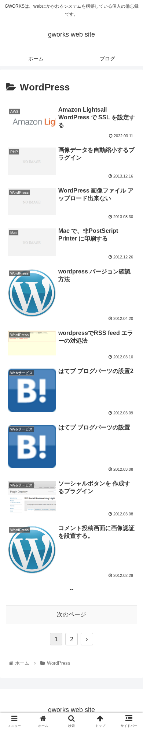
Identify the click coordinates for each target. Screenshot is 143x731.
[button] (128, 633)
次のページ (71, 614)
